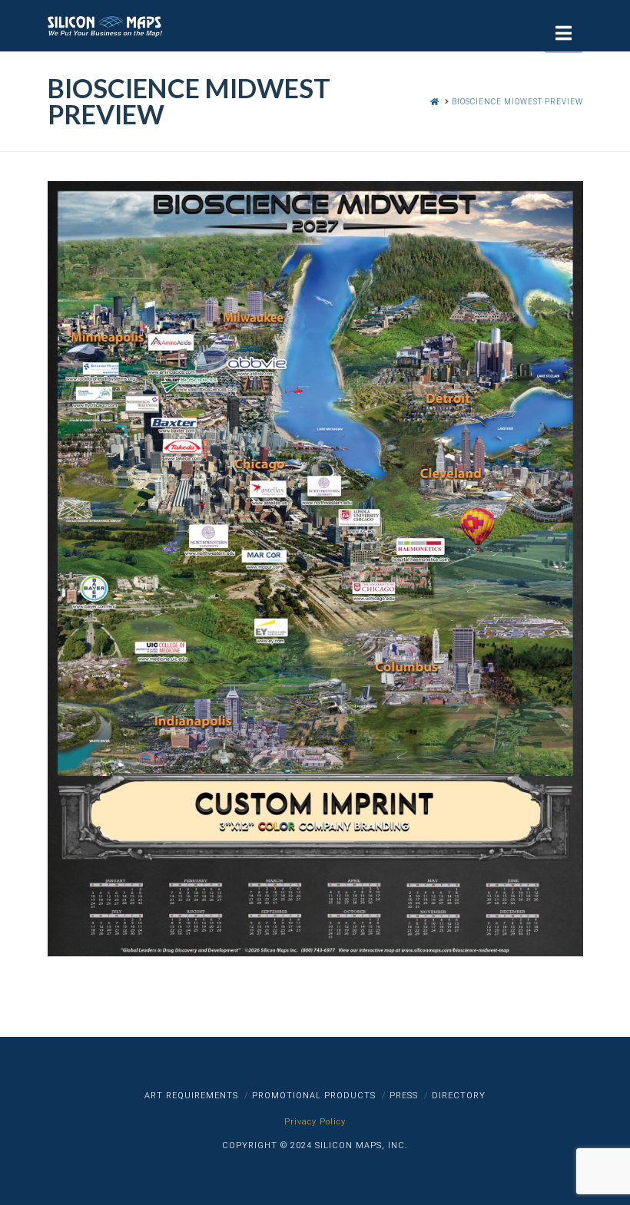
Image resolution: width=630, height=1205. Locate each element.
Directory (459, 1096)
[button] (563, 33)
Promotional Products (314, 1096)
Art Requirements (191, 1096)
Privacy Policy (315, 1122)
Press (404, 1096)
